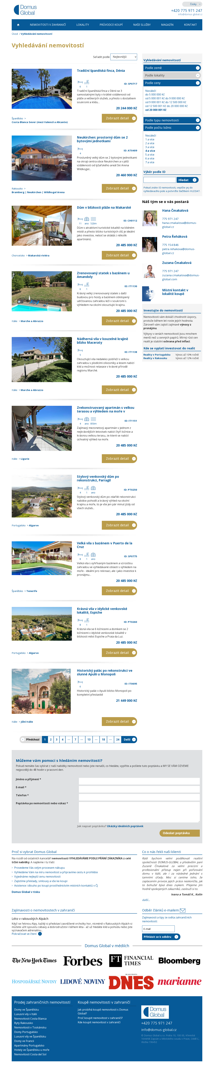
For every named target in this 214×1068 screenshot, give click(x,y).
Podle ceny (152, 83)
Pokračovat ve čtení (24, 934)
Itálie (14, 321)
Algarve (34, 525)
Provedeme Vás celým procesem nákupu (39, 868)
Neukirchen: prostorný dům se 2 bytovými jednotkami (102, 139)
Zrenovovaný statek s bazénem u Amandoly (103, 275)
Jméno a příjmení (28, 779)
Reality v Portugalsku (157, 354)
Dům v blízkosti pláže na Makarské (104, 207)
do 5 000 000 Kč (155, 94)
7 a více (149, 162)
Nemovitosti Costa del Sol (30, 1054)
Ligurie (25, 458)
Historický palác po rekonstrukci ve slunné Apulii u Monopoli (104, 672)
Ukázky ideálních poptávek (125, 826)
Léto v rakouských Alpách (30, 919)
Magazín (167, 25)
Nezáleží (150, 91)
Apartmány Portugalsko (29, 1045)
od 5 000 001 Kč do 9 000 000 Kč (165, 98)
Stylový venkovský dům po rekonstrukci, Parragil (98, 478)
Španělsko (17, 118)
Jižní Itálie (27, 721)
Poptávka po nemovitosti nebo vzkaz (42, 803)
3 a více (149, 147)
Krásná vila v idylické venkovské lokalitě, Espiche (102, 611)
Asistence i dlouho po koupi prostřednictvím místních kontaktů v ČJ (56, 885)
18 (103, 739)
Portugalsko (19, 525)
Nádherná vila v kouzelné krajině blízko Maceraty (102, 341)
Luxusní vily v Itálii (25, 1014)
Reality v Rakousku (155, 358)
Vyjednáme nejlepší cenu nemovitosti (37, 876)
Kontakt (190, 25)
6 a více (149, 158)
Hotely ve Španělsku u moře (31, 1050)
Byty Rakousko (23, 1023)
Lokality (82, 25)
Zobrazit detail (117, 118)
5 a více (149, 154)
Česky (193, 4)
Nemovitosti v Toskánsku (30, 1027)
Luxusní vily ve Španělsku (30, 1036)
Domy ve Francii (24, 1041)
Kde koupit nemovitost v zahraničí (99, 1022)
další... (146, 900)
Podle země (153, 68)
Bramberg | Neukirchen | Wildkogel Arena (38, 192)
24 (117, 739)
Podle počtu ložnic (158, 128)
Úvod (15, 33)
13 (88, 739)
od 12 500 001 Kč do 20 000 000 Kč (166, 106)
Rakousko (17, 188)
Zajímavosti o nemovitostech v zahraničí (43, 910)
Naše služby (142, 25)
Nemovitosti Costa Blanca (30, 1018)
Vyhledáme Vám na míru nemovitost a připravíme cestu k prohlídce (56, 872)
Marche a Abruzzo (32, 321)
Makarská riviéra (38, 255)
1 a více (149, 139)
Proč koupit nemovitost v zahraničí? (100, 1018)
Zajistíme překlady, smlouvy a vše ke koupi (40, 881)
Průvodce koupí (111, 25)
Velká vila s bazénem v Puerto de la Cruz (104, 545)
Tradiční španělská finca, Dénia (101, 70)
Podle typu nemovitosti (162, 120)
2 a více (149, 143)
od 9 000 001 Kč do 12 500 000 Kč (165, 102)
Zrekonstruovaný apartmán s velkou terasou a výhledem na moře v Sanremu (105, 411)
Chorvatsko (18, 255)
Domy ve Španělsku (26, 1009)
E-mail (21, 787)
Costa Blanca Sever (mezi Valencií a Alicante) (40, 122)
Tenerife (31, 591)
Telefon (22, 795)
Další (127, 739)
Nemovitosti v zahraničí (48, 25)
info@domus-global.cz (190, 14)
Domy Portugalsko (26, 1032)
